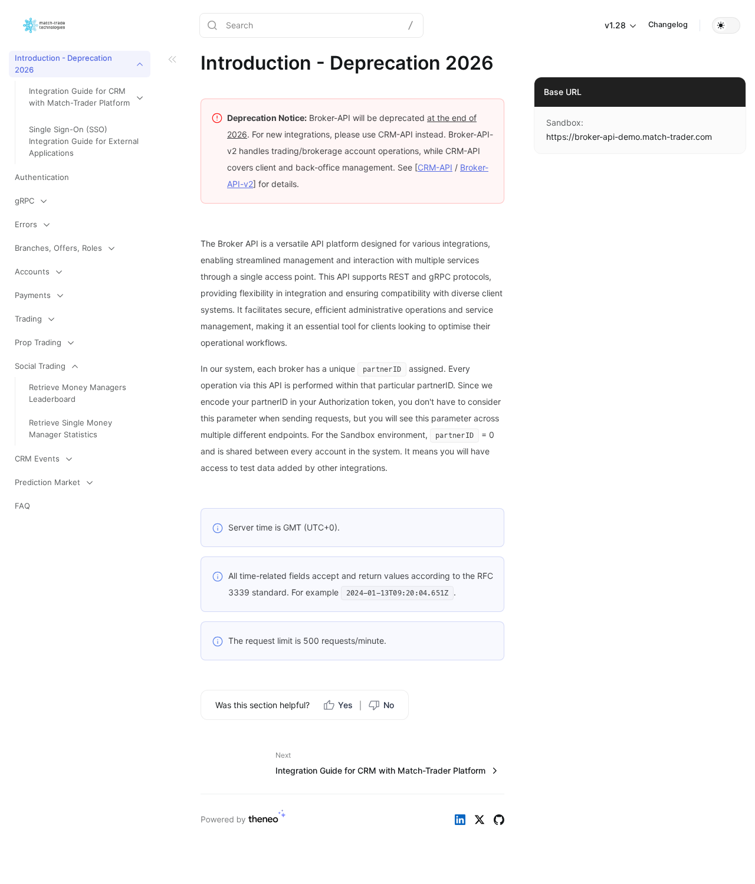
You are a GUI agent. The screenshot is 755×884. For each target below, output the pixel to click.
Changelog (668, 24)
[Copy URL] (731, 137)
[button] (726, 25)
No (388, 705)
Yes (345, 705)
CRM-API (435, 167)
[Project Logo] (44, 25)
